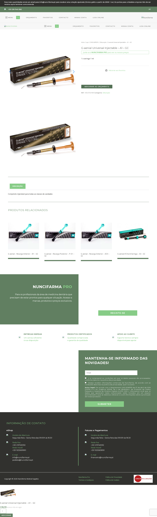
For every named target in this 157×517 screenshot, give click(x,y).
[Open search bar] (18, 17)
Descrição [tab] (17, 186)
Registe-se (117, 313)
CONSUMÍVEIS (94, 42)
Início (83, 42)
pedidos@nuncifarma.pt (22, 460)
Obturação (103, 42)
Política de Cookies (112, 480)
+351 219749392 (19, 445)
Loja (87, 42)
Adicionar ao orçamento (96, 87)
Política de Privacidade (114, 477)
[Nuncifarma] (10, 26)
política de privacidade (112, 380)
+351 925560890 (19, 450)
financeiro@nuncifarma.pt (102, 457)
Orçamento (31, 17)
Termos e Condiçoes (86, 480)
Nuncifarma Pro (84, 477)
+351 (15, 9)
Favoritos (48, 17)
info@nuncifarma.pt (21, 457)
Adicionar (6, 515)
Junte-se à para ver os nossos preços (106, 52)
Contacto (63, 17)
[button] (9, 17)
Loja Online (98, 17)
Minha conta (80, 17)
